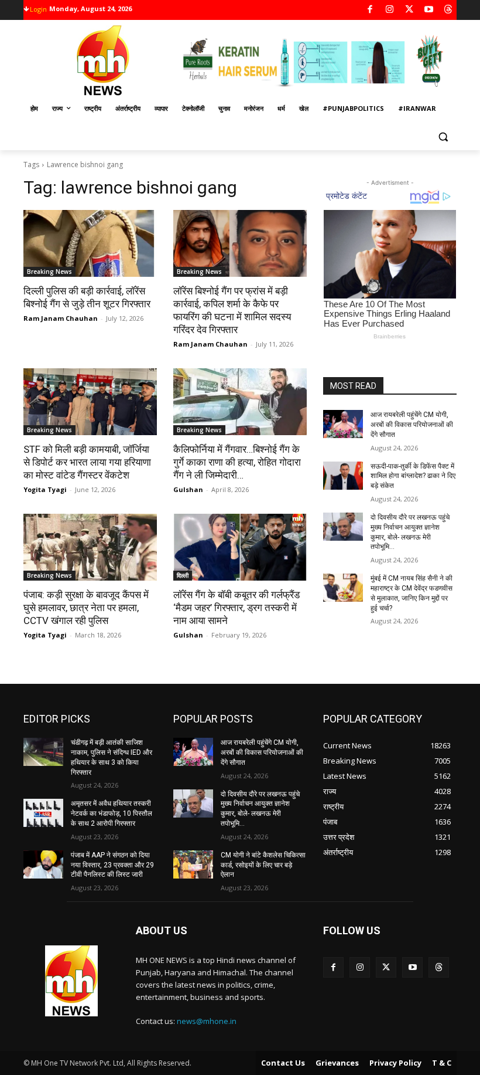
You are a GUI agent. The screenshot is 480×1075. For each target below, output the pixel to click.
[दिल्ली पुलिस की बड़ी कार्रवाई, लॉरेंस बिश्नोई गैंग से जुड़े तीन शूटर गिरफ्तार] (90, 243)
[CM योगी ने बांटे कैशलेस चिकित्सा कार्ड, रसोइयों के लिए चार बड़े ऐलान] (193, 864)
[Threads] (448, 10)
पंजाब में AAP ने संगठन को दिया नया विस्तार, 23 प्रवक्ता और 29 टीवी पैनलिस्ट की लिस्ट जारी (112, 865)
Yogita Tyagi (45, 489)
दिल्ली (182, 575)
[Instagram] (389, 10)
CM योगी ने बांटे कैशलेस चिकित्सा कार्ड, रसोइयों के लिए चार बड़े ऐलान (263, 865)
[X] (409, 10)
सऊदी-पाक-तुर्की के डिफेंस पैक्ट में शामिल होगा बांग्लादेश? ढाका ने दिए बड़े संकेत (413, 476)
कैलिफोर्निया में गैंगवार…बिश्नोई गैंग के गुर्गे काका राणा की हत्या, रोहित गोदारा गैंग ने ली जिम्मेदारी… (237, 462)
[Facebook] (370, 10)
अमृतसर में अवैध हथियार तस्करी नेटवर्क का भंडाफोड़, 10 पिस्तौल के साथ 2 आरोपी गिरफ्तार (111, 813)
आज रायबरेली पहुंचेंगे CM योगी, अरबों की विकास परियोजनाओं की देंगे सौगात (412, 425)
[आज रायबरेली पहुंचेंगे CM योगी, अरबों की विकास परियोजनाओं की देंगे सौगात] (343, 424)
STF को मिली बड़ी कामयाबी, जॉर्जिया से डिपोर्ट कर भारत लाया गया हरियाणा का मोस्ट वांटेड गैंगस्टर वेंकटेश (87, 462)
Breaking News (49, 271)
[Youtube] (428, 10)
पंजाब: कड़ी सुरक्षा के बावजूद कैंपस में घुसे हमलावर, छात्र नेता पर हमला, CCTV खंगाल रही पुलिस (86, 607)
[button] (443, 137)
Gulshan (188, 489)
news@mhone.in (206, 1021)
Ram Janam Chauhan (60, 318)
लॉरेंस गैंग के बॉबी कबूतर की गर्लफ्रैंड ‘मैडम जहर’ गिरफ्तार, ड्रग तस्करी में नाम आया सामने (236, 607)
